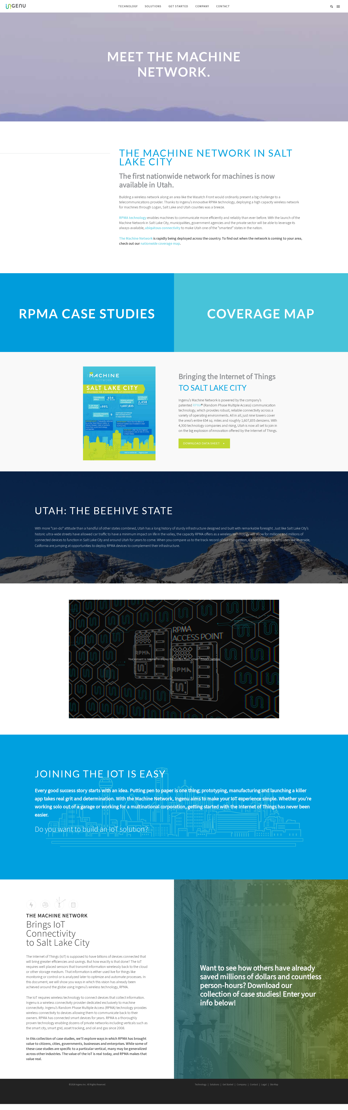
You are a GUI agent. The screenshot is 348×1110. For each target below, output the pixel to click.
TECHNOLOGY (128, 6)
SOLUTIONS (153, 6)
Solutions (214, 1084)
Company (241, 1084)
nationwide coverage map (160, 243)
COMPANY (202, 6)
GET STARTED (178, 6)
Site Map (274, 1084)
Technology (200, 1084)
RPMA (197, 405)
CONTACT (223, 6)
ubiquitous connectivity (162, 227)
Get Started (228, 1084)
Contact (254, 1084)
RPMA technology (132, 217)
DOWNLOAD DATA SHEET (201, 443)
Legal (264, 1084)
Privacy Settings (210, 659)
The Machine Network (136, 238)
